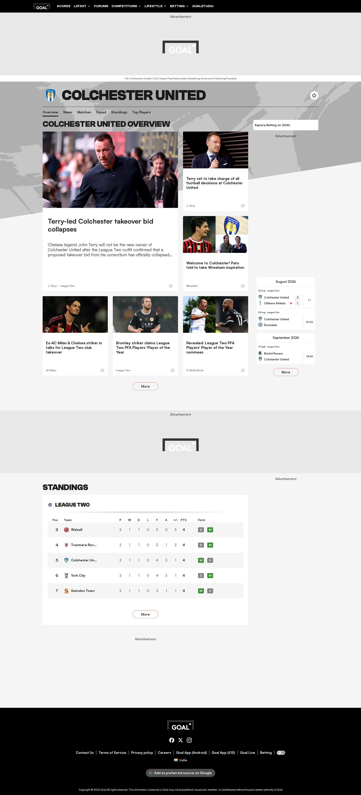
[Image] (110, 170)
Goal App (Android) (191, 753)
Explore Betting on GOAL (273, 125)
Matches (84, 112)
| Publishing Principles (224, 78)
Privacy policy (142, 753)
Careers (164, 753)
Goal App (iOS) (223, 753)
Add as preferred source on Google (183, 773)
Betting (266, 753)
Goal (103, 789)
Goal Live (247, 753)
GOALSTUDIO (203, 6)
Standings (119, 112)
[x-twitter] (180, 741)
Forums (101, 6)
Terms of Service (112, 753)
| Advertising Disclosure (199, 78)
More (145, 386)
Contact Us (85, 753)
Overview (50, 112)
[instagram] (189, 741)
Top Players (141, 112)
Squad (101, 112)
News (67, 112)
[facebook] (171, 741)
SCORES (63, 6)
